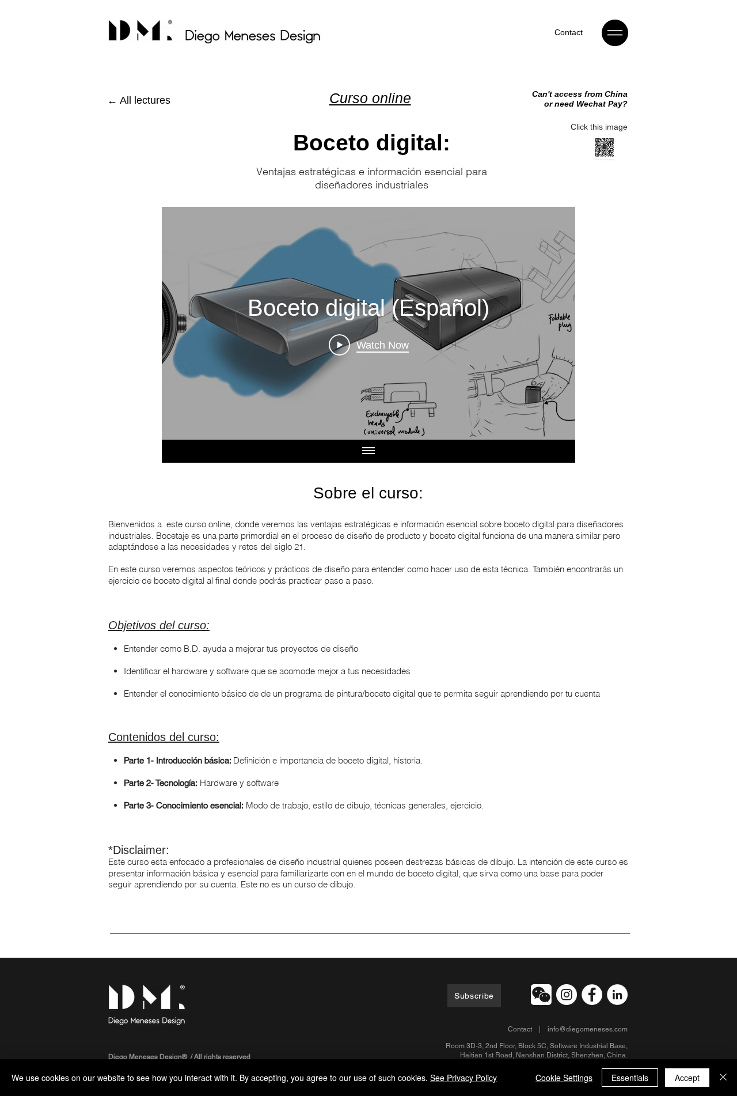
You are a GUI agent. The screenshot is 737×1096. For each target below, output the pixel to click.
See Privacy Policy (463, 1077)
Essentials (629, 1077)
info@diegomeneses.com (588, 1029)
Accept (687, 1077)
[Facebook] (592, 994)
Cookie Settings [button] (563, 1077)
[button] (615, 33)
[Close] (723, 1077)
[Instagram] (566, 994)
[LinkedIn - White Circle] (617, 994)
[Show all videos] (368, 451)
